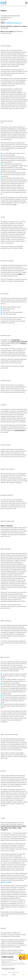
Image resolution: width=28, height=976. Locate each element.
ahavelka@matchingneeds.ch (13, 23)
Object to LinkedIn (6, 882)
